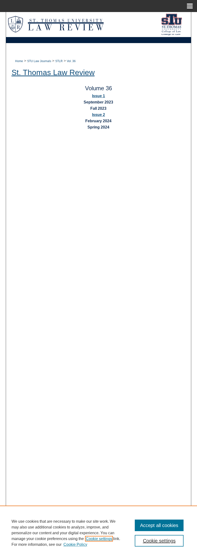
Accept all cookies (159, 525)
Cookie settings (99, 539)
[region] (98, 533)
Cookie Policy (75, 544)
